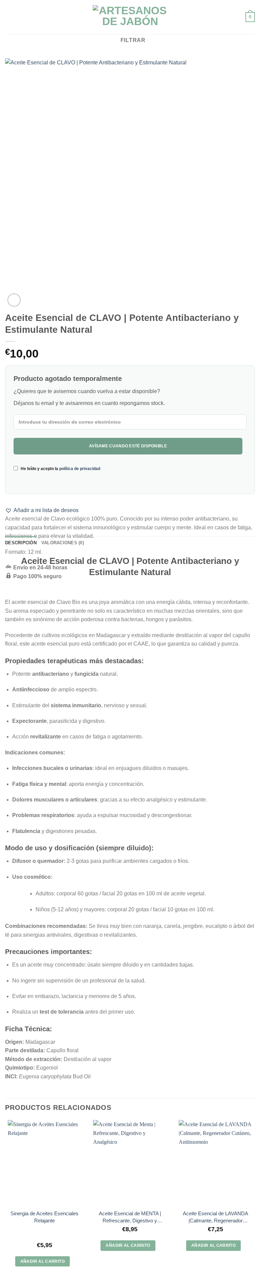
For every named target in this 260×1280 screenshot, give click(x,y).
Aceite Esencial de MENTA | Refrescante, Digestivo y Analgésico (130, 1217)
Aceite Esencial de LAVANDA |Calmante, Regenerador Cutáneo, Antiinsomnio (215, 1217)
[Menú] (9, 17)
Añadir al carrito (42, 1261)
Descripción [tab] (21, 542)
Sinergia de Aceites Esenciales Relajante (44, 1217)
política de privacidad (79, 468)
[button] (42, 510)
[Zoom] (14, 300)
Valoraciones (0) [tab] (62, 542)
